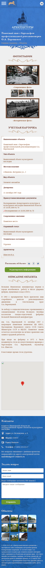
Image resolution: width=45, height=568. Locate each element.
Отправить (11, 502)
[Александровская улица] (32, 519)
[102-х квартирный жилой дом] (23, 519)
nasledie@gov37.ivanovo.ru (13, 456)
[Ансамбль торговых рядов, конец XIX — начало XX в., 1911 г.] (23, 537)
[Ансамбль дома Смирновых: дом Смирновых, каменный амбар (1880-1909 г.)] (5, 537)
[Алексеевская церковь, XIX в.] (5, 528)
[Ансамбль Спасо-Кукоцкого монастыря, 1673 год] (14, 537)
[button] (22, 383)
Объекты (23, 43)
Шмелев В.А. (8, 255)
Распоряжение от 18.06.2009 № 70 (19, 211)
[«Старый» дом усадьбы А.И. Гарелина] (14, 519)
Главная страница (9, 43)
